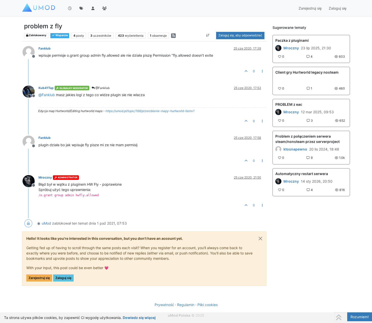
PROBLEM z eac (288, 104)
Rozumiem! (359, 317)
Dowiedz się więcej (139, 317)
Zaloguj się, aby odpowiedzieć (240, 35)
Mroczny (45, 177)
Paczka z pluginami (292, 40)
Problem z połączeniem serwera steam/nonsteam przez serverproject (307, 139)
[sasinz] (278, 112)
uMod (46, 223)
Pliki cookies (207, 305)
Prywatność (164, 305)
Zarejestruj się (39, 278)
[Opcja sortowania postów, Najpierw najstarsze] (208, 35)
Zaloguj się (63, 278)
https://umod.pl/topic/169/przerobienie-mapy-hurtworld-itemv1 (150, 111)
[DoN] (278, 181)
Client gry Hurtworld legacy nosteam (307, 72)
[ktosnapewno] (278, 149)
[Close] (260, 238)
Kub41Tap (46, 88)
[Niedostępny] (30, 52)
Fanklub (44, 48)
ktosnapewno (295, 149)
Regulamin (185, 305)
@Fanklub (102, 88)
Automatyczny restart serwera (301, 173)
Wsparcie (61, 35)
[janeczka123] (278, 48)
